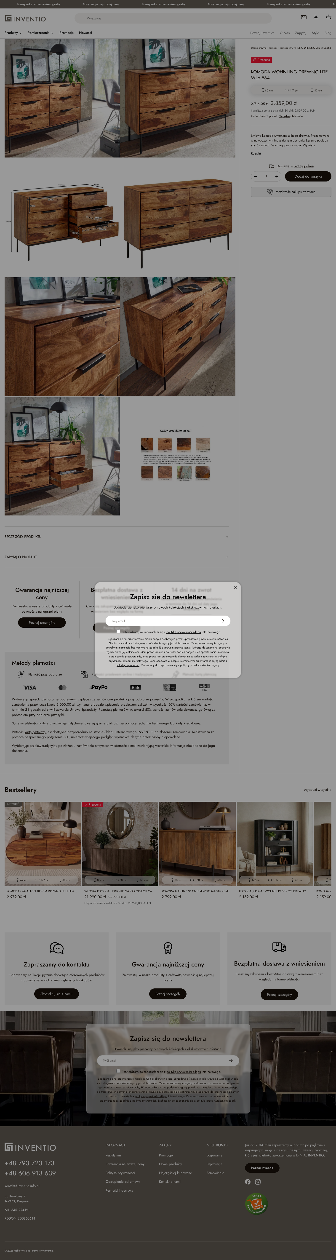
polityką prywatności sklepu (183, 632)
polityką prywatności (127, 665)
